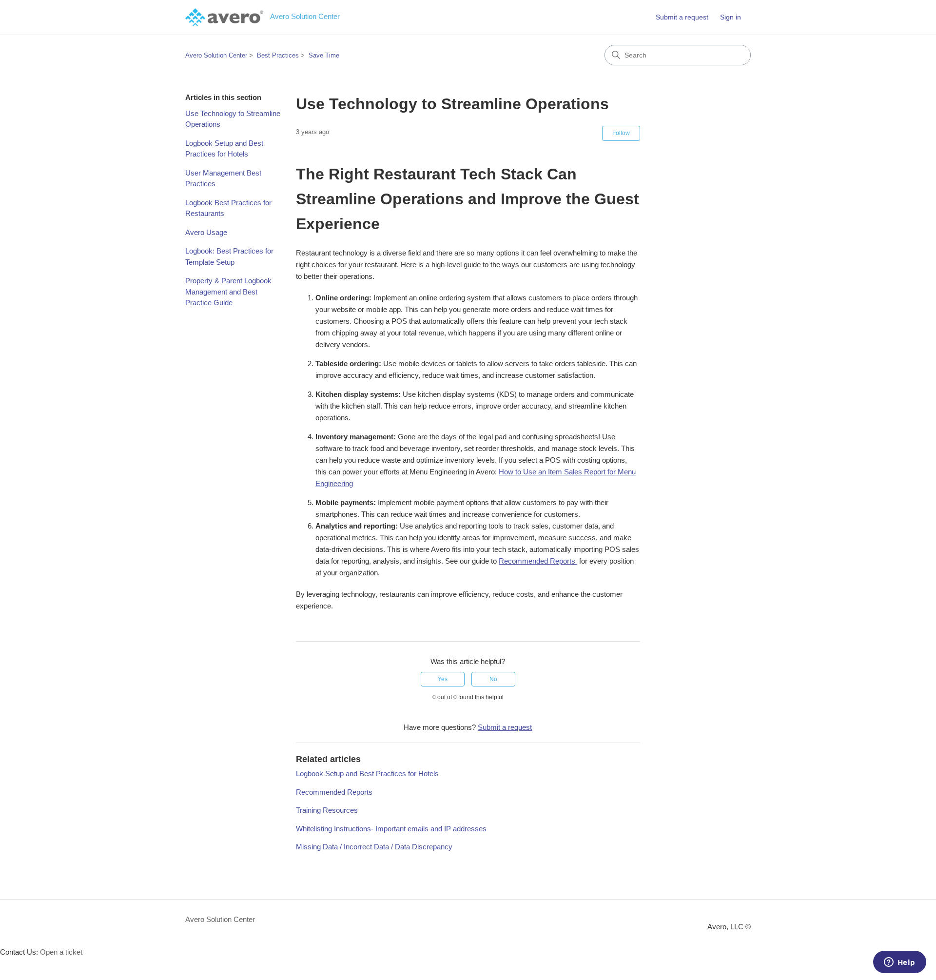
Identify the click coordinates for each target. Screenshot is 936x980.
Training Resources (327, 810)
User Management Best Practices (223, 178)
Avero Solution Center (216, 55)
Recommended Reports (538, 561)
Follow (621, 133)
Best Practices (278, 55)
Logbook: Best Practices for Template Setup (229, 256)
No (493, 679)
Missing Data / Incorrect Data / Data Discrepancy (374, 847)
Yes (443, 679)
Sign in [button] (730, 17)
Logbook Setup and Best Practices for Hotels (224, 148)
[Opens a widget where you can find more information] (899, 963)
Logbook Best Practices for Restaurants (228, 208)
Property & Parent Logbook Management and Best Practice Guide (228, 291)
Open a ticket (61, 952)
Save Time (324, 55)
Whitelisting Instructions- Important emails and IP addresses (391, 828)
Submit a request (682, 17)
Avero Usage (206, 232)
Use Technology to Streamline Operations (232, 119)
